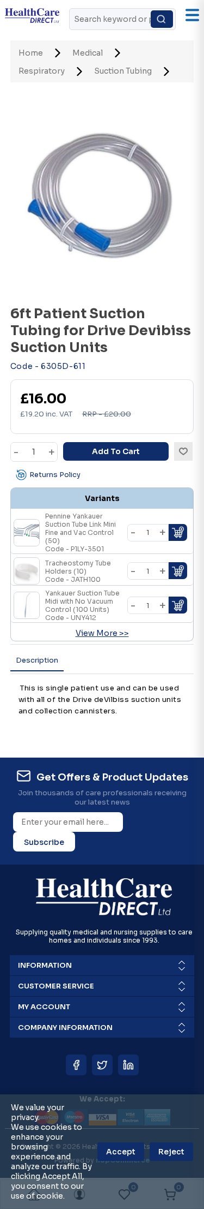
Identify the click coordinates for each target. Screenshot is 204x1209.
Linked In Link (128, 1065)
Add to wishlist (183, 451)
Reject (171, 1152)
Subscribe (44, 842)
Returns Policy (55, 474)
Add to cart (116, 451)
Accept (120, 1152)
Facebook (76, 1065)
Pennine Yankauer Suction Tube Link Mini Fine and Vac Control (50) (80, 532)
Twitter (102, 1065)
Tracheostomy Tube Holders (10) (78, 571)
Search (162, 19)
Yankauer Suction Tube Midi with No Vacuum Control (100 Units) (82, 605)
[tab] (37, 660)
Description (37, 660)
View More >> (102, 633)
